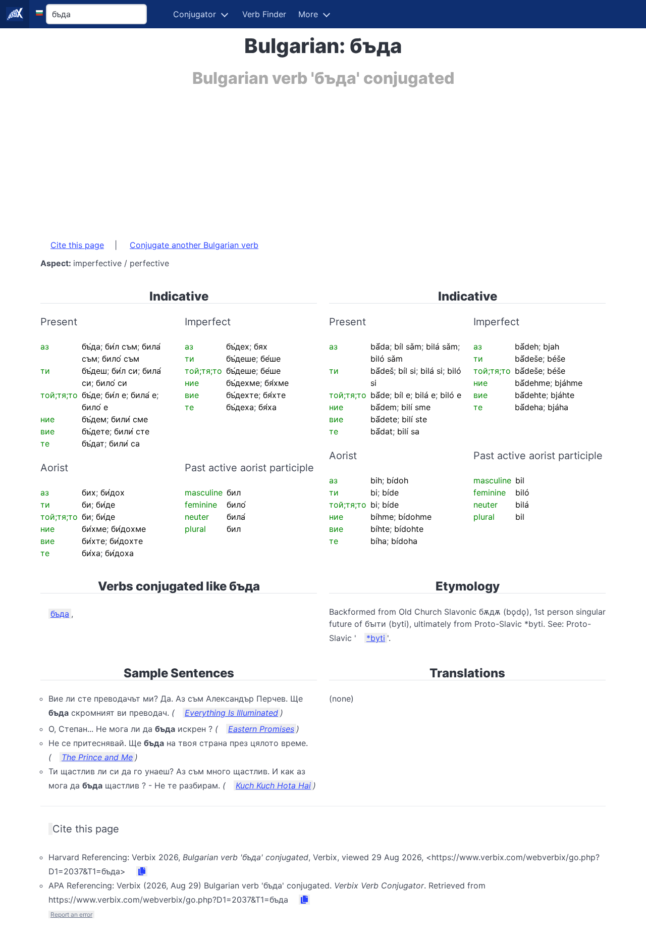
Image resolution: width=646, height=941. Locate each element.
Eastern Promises (261, 729)
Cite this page (77, 245)
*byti (375, 638)
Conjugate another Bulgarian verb (194, 245)
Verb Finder (264, 14)
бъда (59, 614)
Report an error (71, 914)
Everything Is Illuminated (231, 713)
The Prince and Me (97, 757)
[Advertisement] (323, 158)
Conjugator (194, 14)
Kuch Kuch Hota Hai (273, 785)
